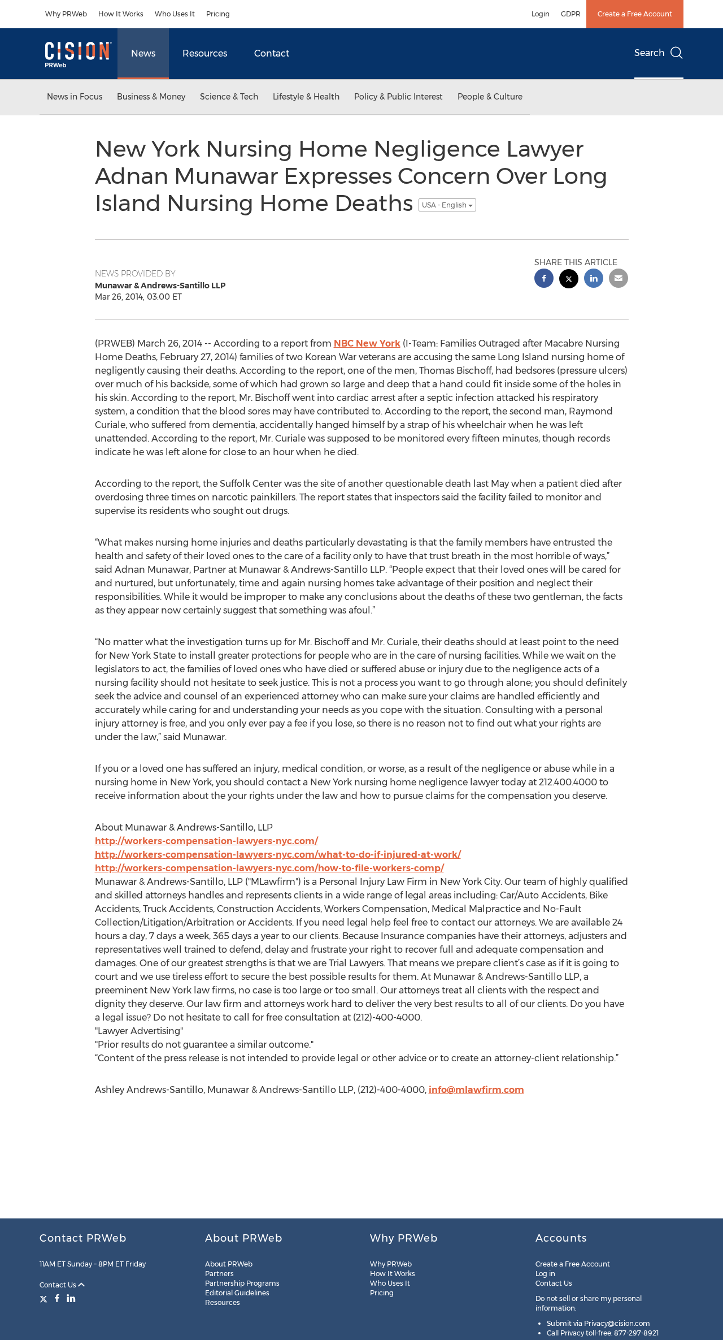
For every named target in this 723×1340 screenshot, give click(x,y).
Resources (204, 53)
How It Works (120, 14)
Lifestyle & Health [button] (306, 97)
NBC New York (367, 343)
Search (649, 52)
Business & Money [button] (151, 97)
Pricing (218, 14)
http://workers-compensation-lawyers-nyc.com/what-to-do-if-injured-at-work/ (278, 854)
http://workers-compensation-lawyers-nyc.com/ (206, 841)
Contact (271, 53)
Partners (219, 1273)
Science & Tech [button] (229, 97)
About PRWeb (228, 1264)
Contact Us (59, 1285)
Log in (545, 1273)
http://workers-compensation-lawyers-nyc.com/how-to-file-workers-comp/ (269, 868)
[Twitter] (45, 1298)
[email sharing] (618, 280)
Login (541, 14)
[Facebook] (57, 1298)
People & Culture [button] (490, 97)
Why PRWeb (66, 14)
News (143, 53)
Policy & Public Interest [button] (398, 97)
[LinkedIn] (71, 1298)
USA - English (445, 205)
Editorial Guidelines (237, 1293)
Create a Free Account (635, 14)
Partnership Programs (242, 1283)
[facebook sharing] (544, 280)
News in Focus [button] (74, 97)
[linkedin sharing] (593, 280)
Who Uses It (175, 14)
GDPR (571, 14)
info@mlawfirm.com (476, 1089)
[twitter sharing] (568, 280)
